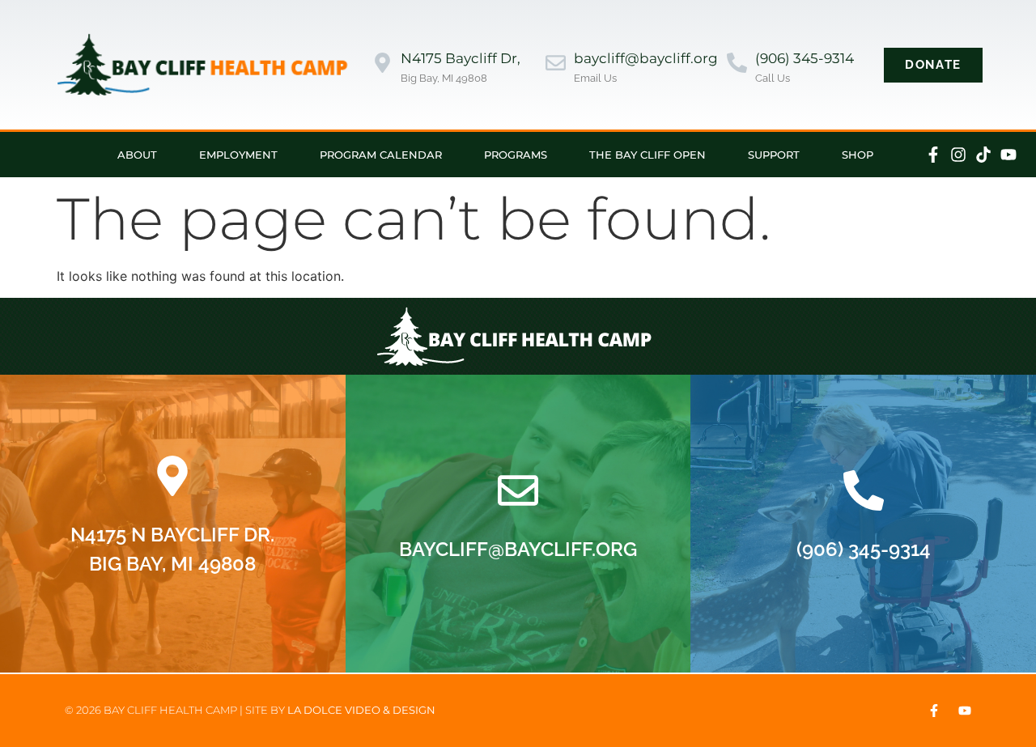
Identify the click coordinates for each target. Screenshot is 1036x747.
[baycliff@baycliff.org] (556, 64)
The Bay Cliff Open (647, 154)
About (137, 154)
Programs (515, 154)
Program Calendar (381, 154)
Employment (238, 154)
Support (774, 154)
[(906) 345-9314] (737, 64)
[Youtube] (1008, 154)
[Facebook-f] (933, 154)
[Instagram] (958, 154)
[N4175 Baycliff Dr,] (382, 64)
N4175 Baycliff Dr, (460, 58)
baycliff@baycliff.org (646, 58)
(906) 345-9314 (804, 58)
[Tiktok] (983, 154)
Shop (857, 154)
